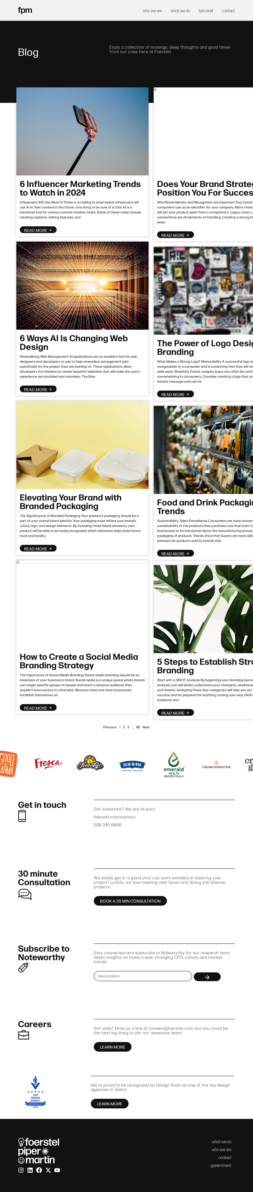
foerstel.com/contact (115, 817)
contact (228, 10)
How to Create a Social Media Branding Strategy (79, 660)
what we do (180, 10)
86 (138, 726)
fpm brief (206, 10)
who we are (152, 10)
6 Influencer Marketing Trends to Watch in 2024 (80, 187)
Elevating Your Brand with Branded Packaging (71, 500)
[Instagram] (21, 1170)
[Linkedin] (30, 1170)
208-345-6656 (107, 824)
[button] (5, 764)
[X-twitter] (48, 1170)
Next (146, 726)
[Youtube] (57, 1170)
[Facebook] (39, 1170)
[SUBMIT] (207, 976)
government (221, 1165)
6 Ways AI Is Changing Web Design (74, 341)
